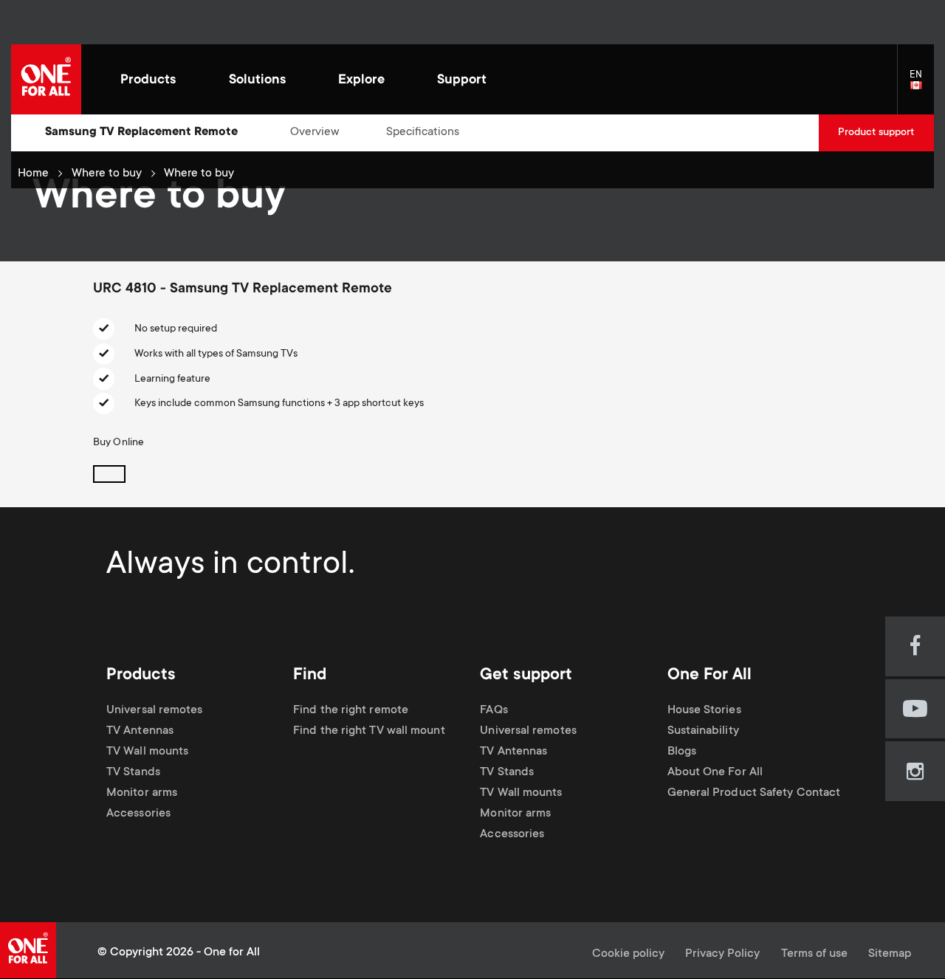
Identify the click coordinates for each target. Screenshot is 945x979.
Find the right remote (350, 710)
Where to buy (107, 174)
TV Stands (133, 772)
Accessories (138, 814)
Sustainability (703, 731)
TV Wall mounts (147, 752)
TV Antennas (139, 731)
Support (462, 80)
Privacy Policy (722, 954)
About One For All (715, 772)
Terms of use (814, 954)
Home (33, 174)
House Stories (704, 710)
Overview (315, 132)
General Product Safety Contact (754, 793)
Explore (361, 80)
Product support (876, 133)
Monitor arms (141, 793)
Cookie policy (628, 954)
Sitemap (889, 954)
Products (148, 80)
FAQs (493, 710)
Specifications (422, 132)
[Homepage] (46, 79)
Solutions (257, 80)
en (922, 86)
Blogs (681, 752)
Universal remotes (154, 710)
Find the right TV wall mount (369, 731)
